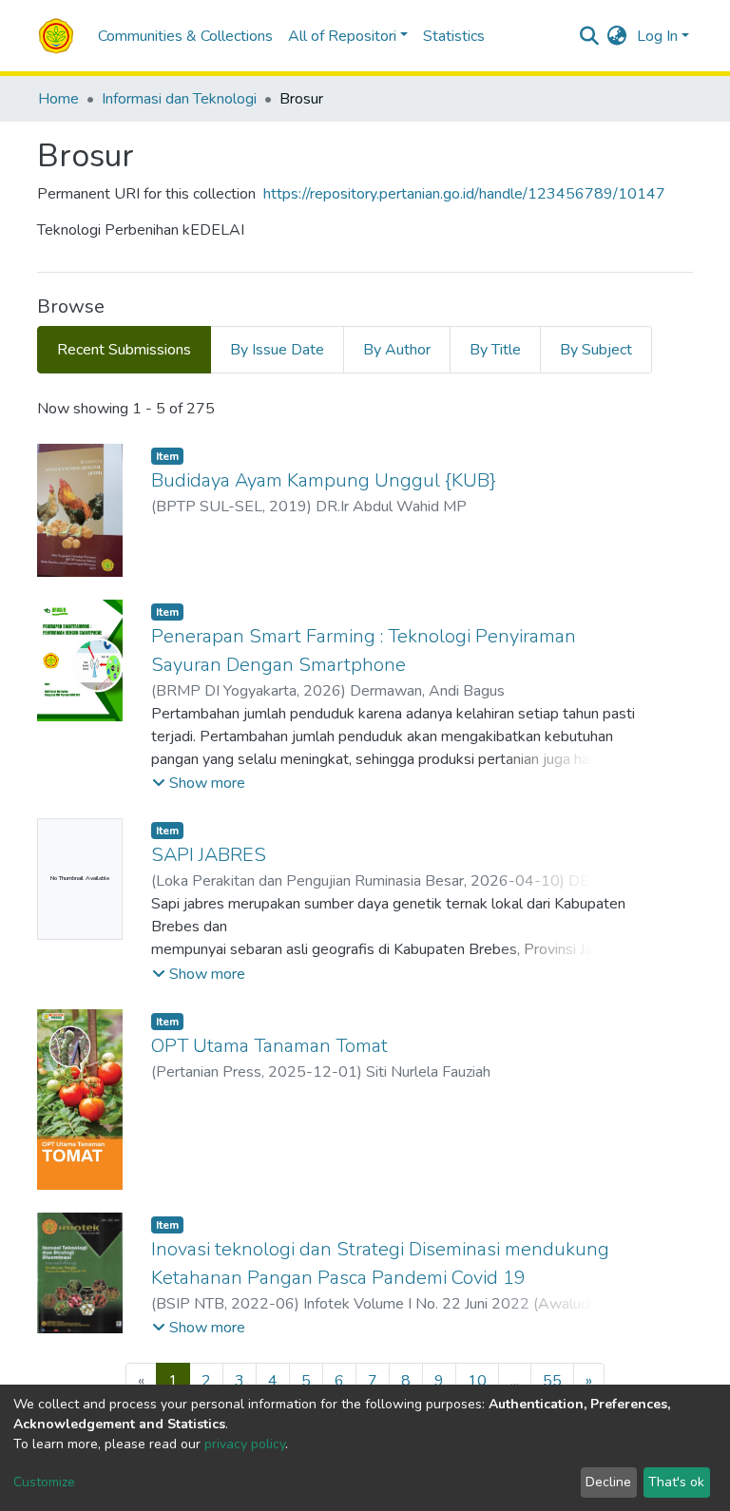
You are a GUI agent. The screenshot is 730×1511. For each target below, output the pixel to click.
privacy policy (244, 1444)
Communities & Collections (185, 36)
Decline (608, 1482)
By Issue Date (277, 349)
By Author (397, 349)
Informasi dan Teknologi (179, 98)
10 (477, 1380)
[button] (617, 36)
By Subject (596, 349)
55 (552, 1380)
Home (58, 98)
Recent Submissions (124, 349)
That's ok (676, 1482)
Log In (657, 36)
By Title (495, 349)
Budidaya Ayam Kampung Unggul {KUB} (323, 480)
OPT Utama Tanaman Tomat (269, 1046)
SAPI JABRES (208, 855)
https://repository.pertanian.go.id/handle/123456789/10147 (464, 193)
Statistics (454, 36)
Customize (44, 1482)
